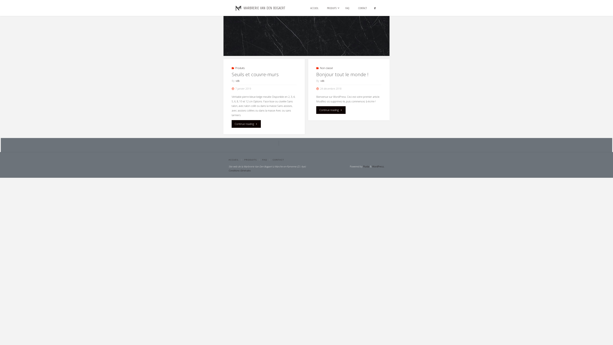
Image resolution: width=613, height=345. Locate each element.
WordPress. (378, 166)
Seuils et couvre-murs (255, 74)
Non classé (326, 68)
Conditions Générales (240, 170)
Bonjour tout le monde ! (342, 74)
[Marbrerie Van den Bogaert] (238, 8)
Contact (278, 159)
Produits (240, 68)
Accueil (234, 159)
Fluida (366, 166)
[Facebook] (375, 8)
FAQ (264, 159)
